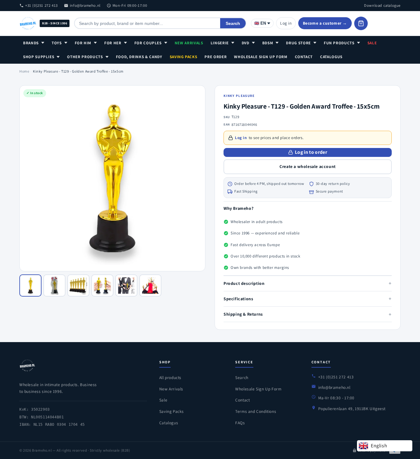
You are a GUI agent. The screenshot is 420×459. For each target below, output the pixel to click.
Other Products (85, 56)
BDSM (267, 43)
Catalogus (331, 56)
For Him (83, 43)
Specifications (308, 298)
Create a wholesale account (307, 166)
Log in (286, 23)
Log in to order (311, 152)
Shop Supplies (38, 56)
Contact (304, 56)
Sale (372, 43)
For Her (112, 43)
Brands (31, 43)
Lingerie (220, 43)
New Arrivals (189, 43)
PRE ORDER (215, 56)
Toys (57, 43)
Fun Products (339, 43)
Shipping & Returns (308, 314)
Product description (308, 283)
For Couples (148, 43)
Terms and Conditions (255, 411)
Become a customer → (325, 23)
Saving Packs (183, 56)
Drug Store (298, 43)
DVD (245, 43)
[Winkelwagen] (361, 23)
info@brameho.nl (85, 5)
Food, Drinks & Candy (139, 56)
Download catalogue (382, 5)
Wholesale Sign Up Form (260, 56)
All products (170, 377)
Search (233, 23)
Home (24, 71)
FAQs (240, 422)
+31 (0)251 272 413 (41, 5)
